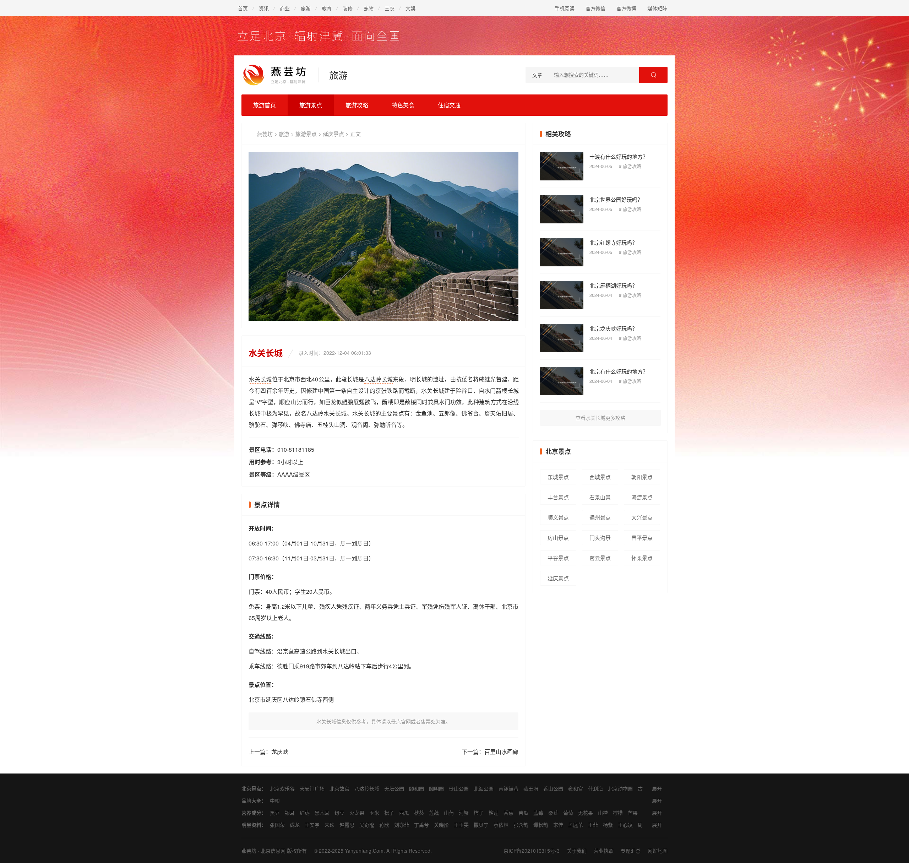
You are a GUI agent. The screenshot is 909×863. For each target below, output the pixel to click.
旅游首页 (264, 105)
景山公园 (459, 788)
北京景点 (251, 788)
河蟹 (464, 812)
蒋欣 (384, 824)
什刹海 (595, 788)
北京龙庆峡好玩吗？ (613, 328)
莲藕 (434, 812)
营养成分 (251, 812)
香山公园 (553, 788)
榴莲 (494, 812)
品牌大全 (251, 800)
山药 (449, 812)
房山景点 (558, 537)
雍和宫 (575, 788)
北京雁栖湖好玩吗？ (613, 285)
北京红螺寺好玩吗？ (613, 242)
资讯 (264, 8)
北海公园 (484, 788)
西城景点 (600, 477)
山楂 (603, 812)
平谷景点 (558, 557)
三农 (389, 8)
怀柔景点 (642, 557)
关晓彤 (441, 824)
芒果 (633, 812)
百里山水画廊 (501, 752)
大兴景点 (642, 517)
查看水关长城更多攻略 (600, 417)
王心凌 (625, 824)
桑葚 (553, 812)
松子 (389, 812)
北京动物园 (620, 788)
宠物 (369, 8)
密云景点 (600, 557)
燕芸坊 (265, 133)
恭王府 (530, 788)
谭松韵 (540, 824)
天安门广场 (312, 788)
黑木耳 (322, 812)
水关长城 (260, 379)
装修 (348, 8)
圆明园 (436, 788)
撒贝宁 (481, 824)
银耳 (290, 812)
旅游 (306, 8)
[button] (503, 236)
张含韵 (520, 824)
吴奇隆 (366, 824)
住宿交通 (449, 105)
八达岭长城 (378, 379)
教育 (327, 8)
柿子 (479, 812)
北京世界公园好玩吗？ (616, 199)
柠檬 (618, 812)
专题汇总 (631, 850)
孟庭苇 (575, 824)
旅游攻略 (356, 105)
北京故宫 (339, 788)
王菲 (593, 824)
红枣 (305, 812)
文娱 (410, 8)
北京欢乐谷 (282, 788)
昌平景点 (642, 537)
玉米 (374, 812)
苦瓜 (523, 812)
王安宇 (312, 824)
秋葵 (419, 812)
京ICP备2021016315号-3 (532, 850)
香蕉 (508, 812)
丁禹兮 (421, 824)
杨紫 (608, 824)
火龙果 (356, 812)
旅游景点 (310, 105)
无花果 (585, 812)
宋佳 (558, 824)
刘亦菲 (401, 824)
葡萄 (568, 812)
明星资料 (251, 824)
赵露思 (346, 824)
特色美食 (403, 105)
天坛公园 (394, 788)
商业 (285, 8)
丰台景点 (558, 497)
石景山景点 (600, 499)
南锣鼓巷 (508, 788)
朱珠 (329, 824)
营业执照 (604, 850)
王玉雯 (461, 824)
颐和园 (416, 788)
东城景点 (558, 477)
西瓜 (404, 812)
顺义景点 (558, 517)
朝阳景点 (642, 477)
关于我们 (577, 850)
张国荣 (277, 824)
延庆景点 (333, 133)
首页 (243, 8)
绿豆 (339, 812)
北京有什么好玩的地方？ (618, 371)
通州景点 (600, 517)
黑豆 (275, 812)
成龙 (295, 824)
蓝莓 (538, 812)
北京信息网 (273, 850)
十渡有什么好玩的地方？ (618, 156)
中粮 (275, 800)
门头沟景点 (600, 539)
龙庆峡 (279, 752)
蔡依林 (501, 824)
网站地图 (658, 850)
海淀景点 (642, 497)
